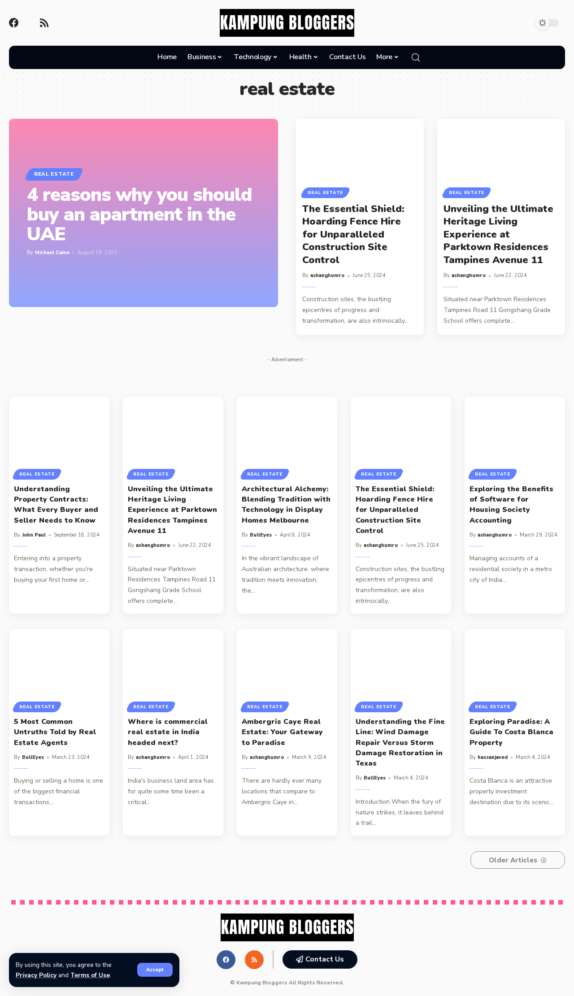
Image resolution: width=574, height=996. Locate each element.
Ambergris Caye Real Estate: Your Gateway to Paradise (282, 732)
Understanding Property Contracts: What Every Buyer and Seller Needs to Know (56, 504)
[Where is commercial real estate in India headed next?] (173, 669)
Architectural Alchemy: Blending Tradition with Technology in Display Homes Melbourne (286, 504)
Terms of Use (90, 975)
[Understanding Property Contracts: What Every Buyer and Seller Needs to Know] (59, 437)
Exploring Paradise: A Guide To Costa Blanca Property (511, 732)
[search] (416, 57)
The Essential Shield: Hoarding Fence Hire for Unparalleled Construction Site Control (353, 234)
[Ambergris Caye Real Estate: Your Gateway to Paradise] (287, 669)
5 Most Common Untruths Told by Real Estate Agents (55, 732)
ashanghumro (327, 275)
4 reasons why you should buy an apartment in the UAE (139, 214)
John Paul (34, 535)
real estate (54, 174)
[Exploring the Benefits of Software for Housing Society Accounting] (515, 437)
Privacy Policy (36, 975)
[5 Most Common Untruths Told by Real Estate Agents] (59, 669)
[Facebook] (14, 23)
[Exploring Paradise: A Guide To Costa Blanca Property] (515, 669)
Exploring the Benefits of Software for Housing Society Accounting (511, 504)
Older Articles (513, 860)
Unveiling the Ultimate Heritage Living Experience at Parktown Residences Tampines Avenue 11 (498, 234)
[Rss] (44, 23)
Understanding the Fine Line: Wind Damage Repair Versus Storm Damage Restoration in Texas (400, 742)
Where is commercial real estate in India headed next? (168, 732)
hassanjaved (493, 757)
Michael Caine (52, 252)
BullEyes (261, 535)
